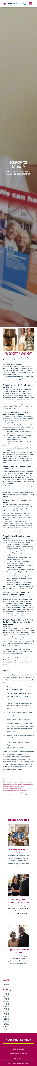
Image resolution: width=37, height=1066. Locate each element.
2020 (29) (6, 1009)
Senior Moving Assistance (18, 1054)
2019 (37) (6, 1011)
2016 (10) (6, 1019)
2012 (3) (5, 1029)
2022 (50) (6, 1004)
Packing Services (18, 1058)
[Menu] (30, 3)
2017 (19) (6, 1016)
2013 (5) (5, 1026)
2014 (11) (6, 1024)
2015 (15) (6, 1021)
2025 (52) (6, 996)
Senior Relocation (18, 1049)
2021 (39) (6, 1006)
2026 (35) (6, 994)
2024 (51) (6, 999)
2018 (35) (6, 1014)
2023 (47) (6, 1001)
